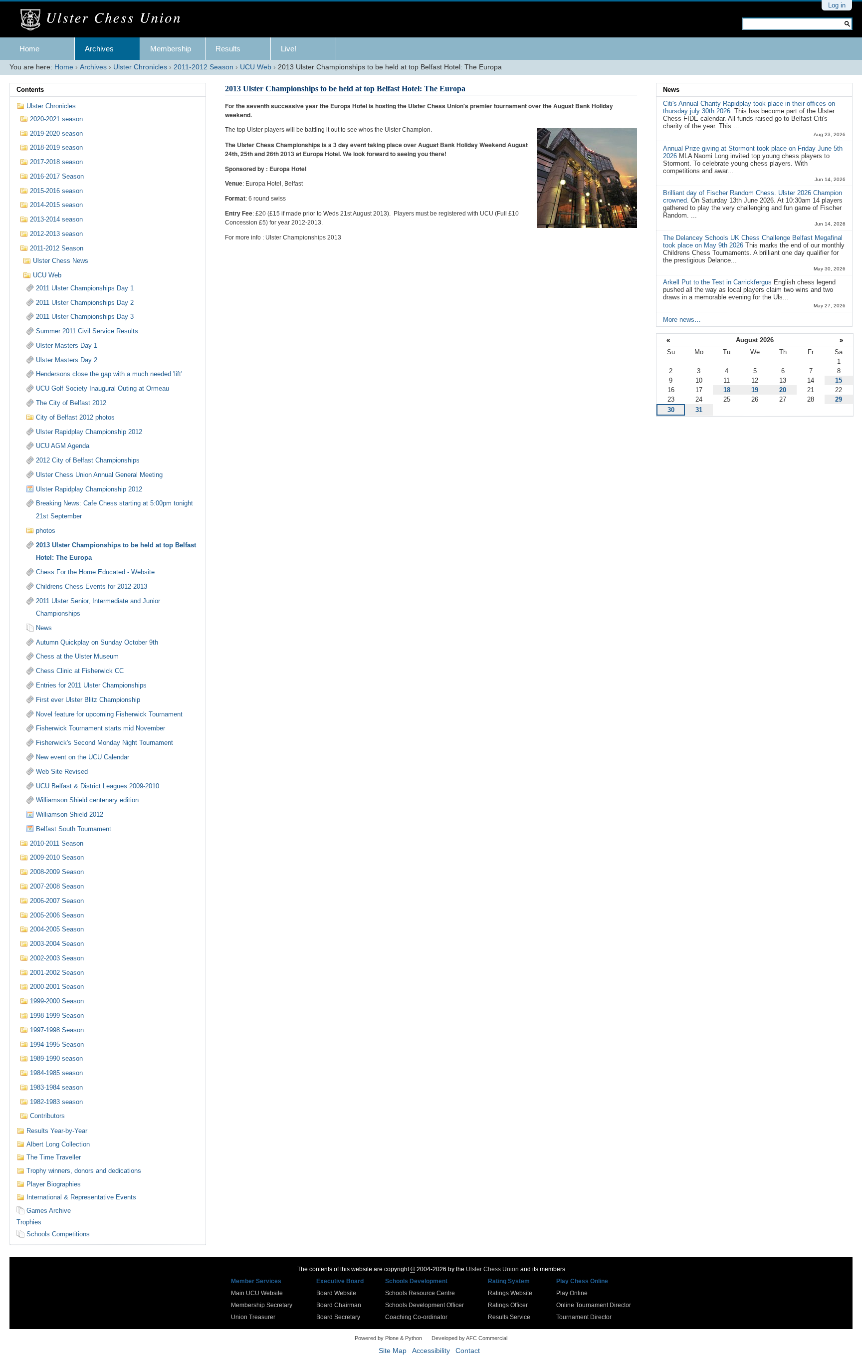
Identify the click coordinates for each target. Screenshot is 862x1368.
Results (228, 48)
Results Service (509, 1317)
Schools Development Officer (424, 1305)
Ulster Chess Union (492, 1269)
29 (838, 399)
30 (670, 410)
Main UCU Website (257, 1293)
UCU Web (255, 67)
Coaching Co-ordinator (416, 1317)
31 (698, 410)
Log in (837, 5)
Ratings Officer (508, 1305)
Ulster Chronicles (140, 67)
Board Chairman (338, 1305)
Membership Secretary (261, 1305)
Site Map (393, 1351)
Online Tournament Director (593, 1305)
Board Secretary (338, 1317)
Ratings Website (510, 1293)
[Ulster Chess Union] (104, 19)
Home (29, 48)
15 (838, 380)
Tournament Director (584, 1317)
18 (726, 390)
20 (782, 390)
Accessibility (431, 1351)
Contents (30, 89)
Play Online (572, 1293)
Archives (99, 48)
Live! (288, 48)
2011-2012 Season (203, 67)
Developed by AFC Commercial (469, 1338)
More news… (682, 319)
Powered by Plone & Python (388, 1338)
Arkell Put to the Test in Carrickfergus (718, 282)
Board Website (336, 1293)
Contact (467, 1351)
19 (754, 390)
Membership (170, 48)
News (671, 89)
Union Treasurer (253, 1317)
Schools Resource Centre (420, 1293)
